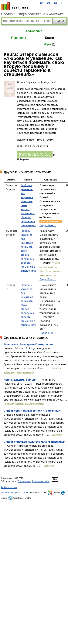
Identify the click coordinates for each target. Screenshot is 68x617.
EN (41, 3)
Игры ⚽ (50, 44)
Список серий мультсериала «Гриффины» (32, 410)
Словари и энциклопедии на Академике (32, 14)
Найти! (60, 21)
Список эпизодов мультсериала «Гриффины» (34, 441)
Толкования (34, 31)
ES (55, 3)
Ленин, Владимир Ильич (20, 379)
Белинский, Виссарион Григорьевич (28, 344)
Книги (49, 37)
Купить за (34, 154)
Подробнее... (47, 225)
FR (62, 3)
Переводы (18, 37)
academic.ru (14, 6)
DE (48, 3)
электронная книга (51, 221)
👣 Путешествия (9, 487)
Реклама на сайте (40, 481)
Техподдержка (24, 481)
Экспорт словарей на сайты (14, 492)
